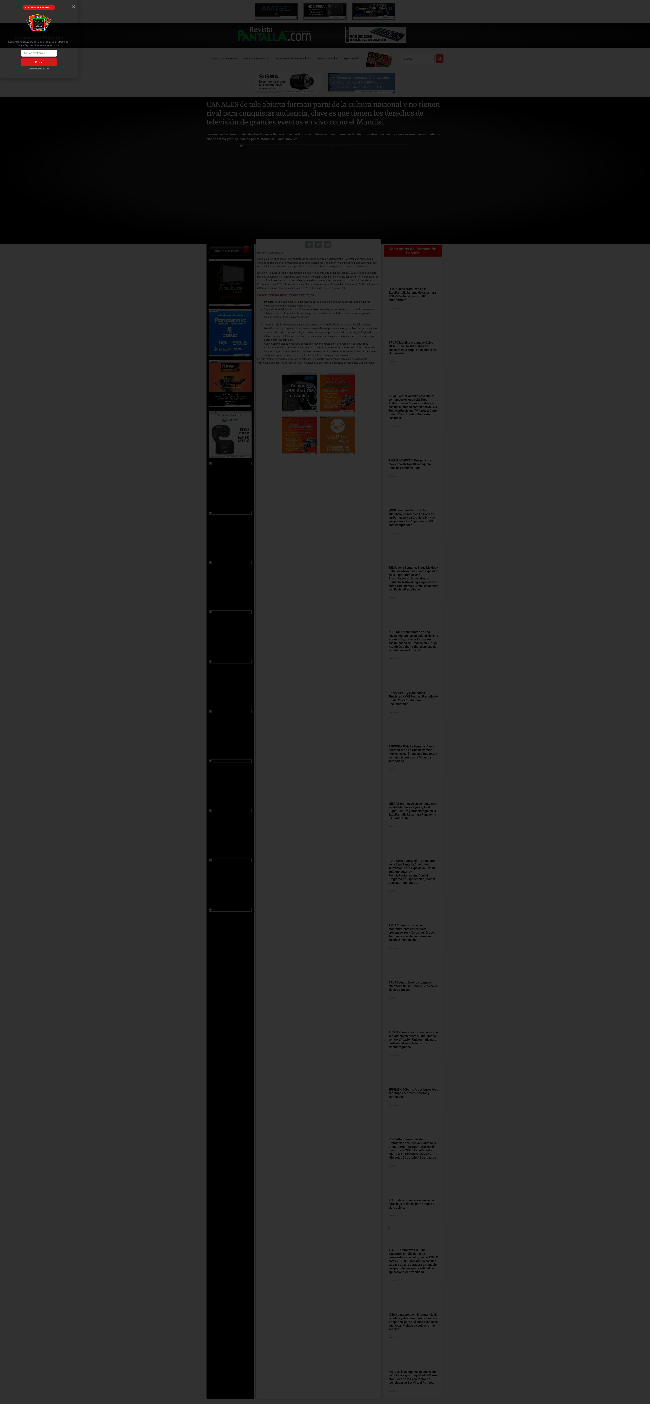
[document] (325, 702)
